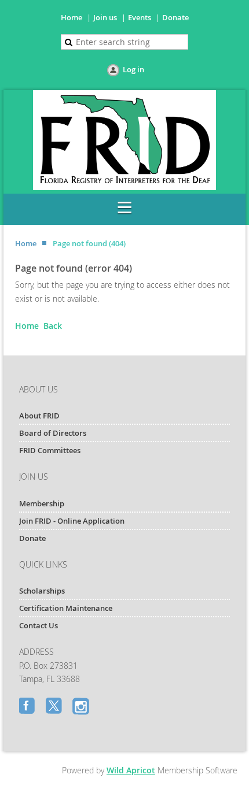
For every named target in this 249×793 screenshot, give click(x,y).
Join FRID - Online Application (71, 521)
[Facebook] (28, 707)
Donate (175, 17)
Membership (41, 503)
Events (139, 17)
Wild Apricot (131, 770)
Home (71, 17)
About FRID (39, 415)
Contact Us (38, 625)
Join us (105, 17)
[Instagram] (81, 707)
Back (52, 325)
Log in (133, 69)
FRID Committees (49, 450)
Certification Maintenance (65, 608)
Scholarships (42, 591)
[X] (55, 707)
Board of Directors (52, 433)
